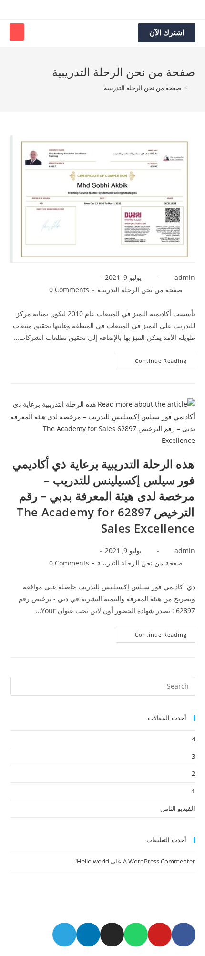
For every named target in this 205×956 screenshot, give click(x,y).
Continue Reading (161, 360)
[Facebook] (183, 934)
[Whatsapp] (136, 934)
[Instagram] (112, 934)
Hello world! (92, 861)
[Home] (192, 87)
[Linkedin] (88, 934)
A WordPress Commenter (159, 861)
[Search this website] (102, 685)
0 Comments (69, 289)
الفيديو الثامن (177, 808)
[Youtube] (160, 934)
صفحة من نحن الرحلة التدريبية (140, 289)
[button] (17, 32)
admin (184, 277)
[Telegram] (64, 934)
